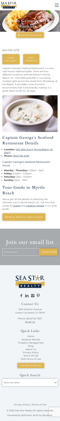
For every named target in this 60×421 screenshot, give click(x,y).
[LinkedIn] (26, 295)
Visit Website (31, 59)
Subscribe (49, 251)
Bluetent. (48, 415)
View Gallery (11, 59)
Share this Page (31, 35)
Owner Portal (31, 365)
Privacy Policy (31, 352)
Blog (31, 346)
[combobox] (30, 382)
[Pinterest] (38, 295)
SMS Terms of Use (31, 359)
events (17, 205)
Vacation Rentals (30, 339)
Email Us (30, 321)
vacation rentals (35, 205)
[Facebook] (21, 295)
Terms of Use (39, 404)
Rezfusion (26, 415)
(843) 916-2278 (21, 155)
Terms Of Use (30, 355)
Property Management (31, 342)
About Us (31, 349)
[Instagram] (32, 295)
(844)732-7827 (34, 318)
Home (30, 336)
